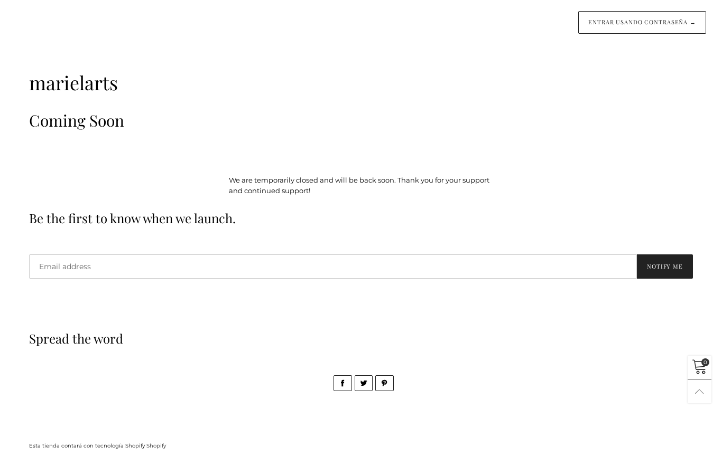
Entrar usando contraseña (642, 22)
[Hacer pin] (384, 383)
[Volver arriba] (699, 391)
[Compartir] (343, 383)
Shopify (156, 445)
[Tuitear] (364, 383)
